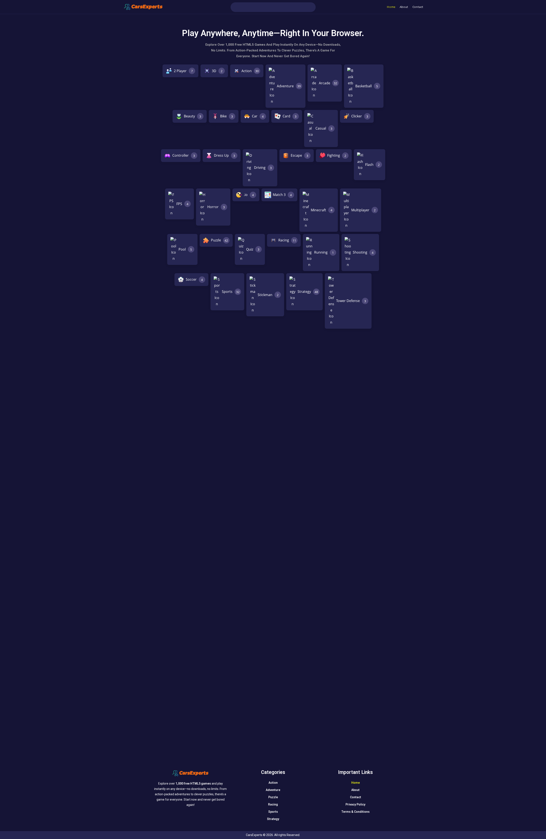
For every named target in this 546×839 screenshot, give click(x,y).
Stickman (268, 294)
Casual (323, 128)
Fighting (336, 155)
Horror (216, 206)
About (355, 790)
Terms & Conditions (355, 811)
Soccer (194, 279)
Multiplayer (363, 210)
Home (355, 782)
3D (217, 71)
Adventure (289, 86)
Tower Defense (351, 300)
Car (258, 116)
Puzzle (219, 240)
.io (249, 194)
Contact (355, 797)
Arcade (328, 83)
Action (250, 71)
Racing (287, 240)
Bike (226, 116)
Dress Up (224, 155)
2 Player (183, 71)
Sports (231, 291)
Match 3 (282, 194)
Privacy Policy (355, 804)
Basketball (366, 86)
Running (324, 252)
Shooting (363, 252)
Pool (185, 249)
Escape (299, 155)
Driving (263, 167)
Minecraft (321, 210)
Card (289, 116)
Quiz (252, 249)
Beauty (192, 116)
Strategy (308, 291)
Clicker (359, 116)
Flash (372, 164)
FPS (182, 203)
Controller (183, 155)
